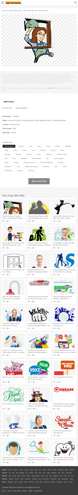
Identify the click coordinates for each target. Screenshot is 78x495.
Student (11, 479)
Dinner (71, 482)
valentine (49, 154)
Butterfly (22, 473)
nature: (4, 470)
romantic (46, 166)
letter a (29, 154)
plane (62, 150)
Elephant (54, 473)
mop (6, 158)
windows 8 (8, 166)
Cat (27, 473)
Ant (10, 473)
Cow (36, 473)
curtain (16, 162)
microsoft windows (47, 162)
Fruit (37, 482)
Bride (18, 476)
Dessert (21, 482)
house (65, 166)
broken (57, 146)
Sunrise (71, 470)
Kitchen (66, 482)
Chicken (31, 473)
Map (59, 479)
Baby (14, 476)
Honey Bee (69, 473)
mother (29, 476)
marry (6, 162)
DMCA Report (9, 102)
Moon (66, 470)
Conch (31, 470)
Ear (47, 476)
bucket (53, 150)
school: (4, 479)
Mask (10, 476)
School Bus (53, 479)
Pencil (40, 479)
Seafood (52, 482)
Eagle (48, 473)
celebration (8, 170)
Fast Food (31, 482)
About (4, 491)
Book (21, 479)
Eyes (50, 476)
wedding (68, 146)
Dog (40, 473)
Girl (69, 476)
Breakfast (10, 482)
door (14, 158)
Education (46, 479)
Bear (13, 473)
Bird (17, 473)
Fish (59, 473)
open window (36, 158)
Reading (34, 479)
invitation (61, 162)
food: (4, 482)
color (15, 150)
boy (72, 476)
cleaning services (29, 162)
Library (71, 479)
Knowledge (65, 479)
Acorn (10, 470)
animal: (4, 473)
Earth (36, 470)
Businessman (36, 476)
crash (39, 154)
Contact (24, 491)
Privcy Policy (17, 491)
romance (31, 170)
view (56, 166)
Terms (9, 491)
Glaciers (50, 470)
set (47, 158)
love (33, 150)
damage (43, 150)
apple (6, 150)
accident (18, 154)
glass (39, 146)
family (23, 476)
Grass (55, 470)
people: (4, 476)
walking (56, 476)
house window (58, 158)
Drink (25, 482)
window (21, 146)
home (61, 476)
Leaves (21, 470)
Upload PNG (38, 491)
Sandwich (46, 482)
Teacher (17, 479)
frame (24, 150)
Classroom (28, 479)
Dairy (15, 482)
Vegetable (59, 482)
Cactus (26, 470)
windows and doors (31, 166)
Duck (44, 473)
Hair (65, 476)
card (30, 146)
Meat (40, 482)
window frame (62, 154)
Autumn (15, 470)
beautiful (24, 158)
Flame (44, 470)
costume (20, 170)
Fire (40, 470)
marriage (7, 154)
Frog (63, 473)
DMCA (30, 491)
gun (18, 166)
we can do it (9, 146)
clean (48, 146)
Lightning (60, 470)
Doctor (43, 476)
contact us (51, 88)
